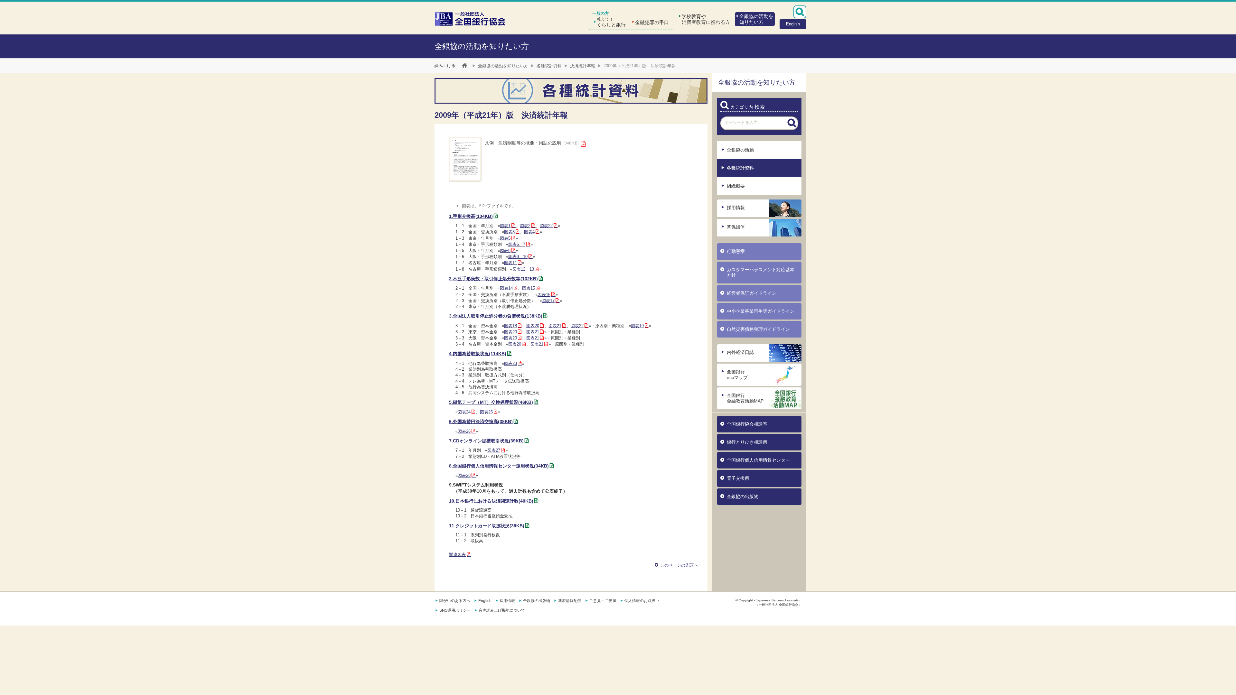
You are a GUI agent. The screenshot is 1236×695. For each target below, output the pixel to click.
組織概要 (736, 186)
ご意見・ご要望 (602, 600)
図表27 (493, 450)
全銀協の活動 (740, 150)
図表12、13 (523, 269)
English (485, 600)
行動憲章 (736, 251)
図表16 (544, 294)
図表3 (509, 231)
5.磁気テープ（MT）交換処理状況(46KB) (491, 402)
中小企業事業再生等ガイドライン (760, 311)
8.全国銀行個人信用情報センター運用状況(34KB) (499, 465)
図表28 (464, 475)
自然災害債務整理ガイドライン (758, 329)
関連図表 (457, 554)
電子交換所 (738, 478)
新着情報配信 (569, 600)
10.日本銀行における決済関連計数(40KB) (491, 501)
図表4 (529, 231)
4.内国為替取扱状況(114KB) (477, 353)
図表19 (637, 325)
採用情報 (736, 207)
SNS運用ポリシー (455, 610)
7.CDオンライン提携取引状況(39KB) (486, 440)
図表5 (505, 238)
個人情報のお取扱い (641, 600)
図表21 (554, 325)
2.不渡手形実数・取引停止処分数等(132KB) (493, 278)
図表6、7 (516, 244)
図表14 (506, 288)
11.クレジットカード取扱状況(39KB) (486, 525)
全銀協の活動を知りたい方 (482, 46)
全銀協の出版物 (742, 496)
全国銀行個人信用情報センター (758, 460)
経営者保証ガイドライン (751, 293)
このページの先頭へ (678, 565)
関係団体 (736, 226)
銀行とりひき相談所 (747, 442)
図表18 (510, 325)
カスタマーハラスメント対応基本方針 (760, 272)
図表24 (464, 412)
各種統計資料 (549, 65)
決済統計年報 (582, 65)
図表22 (546, 225)
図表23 (510, 363)
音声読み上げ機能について (502, 610)
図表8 (505, 250)
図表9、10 (518, 256)
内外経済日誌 (740, 352)
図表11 (510, 262)
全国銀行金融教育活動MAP (745, 398)
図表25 (486, 412)
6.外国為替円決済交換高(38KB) (481, 421)
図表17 (548, 300)
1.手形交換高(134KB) (471, 216)
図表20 (532, 325)
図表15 (528, 288)
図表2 (525, 225)
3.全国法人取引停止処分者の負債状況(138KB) (495, 316)
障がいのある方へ (454, 600)
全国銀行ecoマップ (737, 374)
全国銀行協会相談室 (747, 424)
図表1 (505, 225)
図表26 (464, 431)
